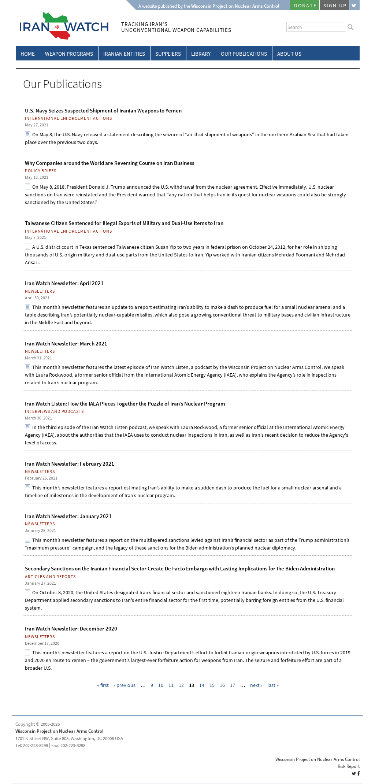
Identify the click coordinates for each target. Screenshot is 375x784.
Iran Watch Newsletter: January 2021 (68, 516)
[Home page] (62, 38)
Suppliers (168, 54)
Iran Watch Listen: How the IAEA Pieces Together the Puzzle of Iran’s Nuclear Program (125, 403)
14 (201, 685)
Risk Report (349, 766)
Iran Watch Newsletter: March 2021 (66, 343)
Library (201, 54)
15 (212, 685)
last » (273, 685)
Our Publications (244, 54)
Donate (305, 5)
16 (222, 685)
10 (160, 685)
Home (28, 54)
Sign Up (335, 5)
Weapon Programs (69, 54)
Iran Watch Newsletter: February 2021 (69, 463)
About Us (289, 54)
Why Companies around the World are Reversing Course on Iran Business (109, 163)
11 (171, 685)
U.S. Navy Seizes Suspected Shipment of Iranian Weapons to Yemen (103, 110)
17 (232, 685)
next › (256, 685)
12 (181, 685)
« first (103, 685)
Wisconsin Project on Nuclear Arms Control (59, 731)
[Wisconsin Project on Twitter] (354, 5)
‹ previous (124, 685)
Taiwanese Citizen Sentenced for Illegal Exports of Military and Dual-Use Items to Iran (124, 223)
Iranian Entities (124, 54)
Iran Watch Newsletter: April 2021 (64, 283)
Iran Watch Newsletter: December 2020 (71, 628)
